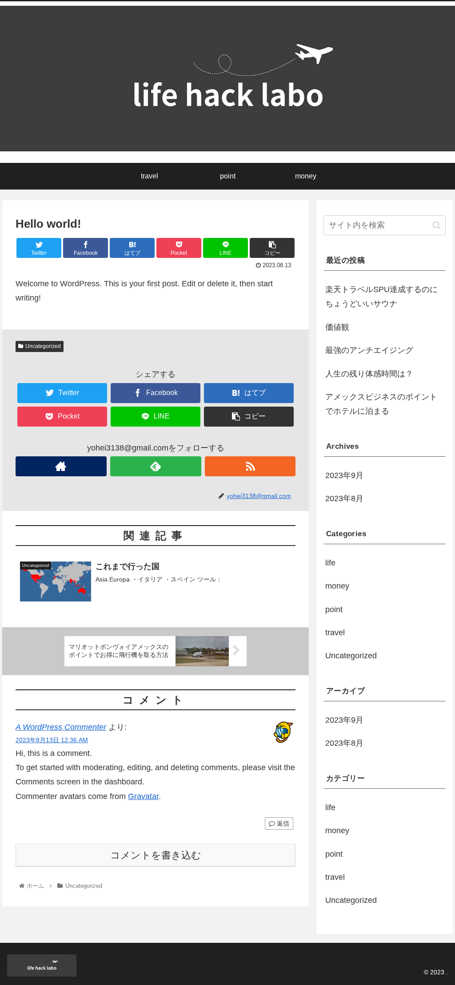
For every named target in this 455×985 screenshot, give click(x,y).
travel (335, 632)
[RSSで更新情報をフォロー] (250, 466)
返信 (282, 823)
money (337, 586)
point (334, 609)
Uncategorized (43, 346)
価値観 (337, 327)
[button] (436, 225)
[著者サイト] (61, 466)
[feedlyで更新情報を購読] (155, 466)
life (330, 562)
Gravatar (143, 796)
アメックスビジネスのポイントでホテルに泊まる (381, 403)
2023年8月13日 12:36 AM (52, 740)
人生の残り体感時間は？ (369, 373)
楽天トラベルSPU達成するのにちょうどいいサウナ (381, 296)
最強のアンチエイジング (369, 350)
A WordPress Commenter (61, 727)
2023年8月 (344, 498)
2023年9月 (344, 475)
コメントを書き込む (155, 855)
